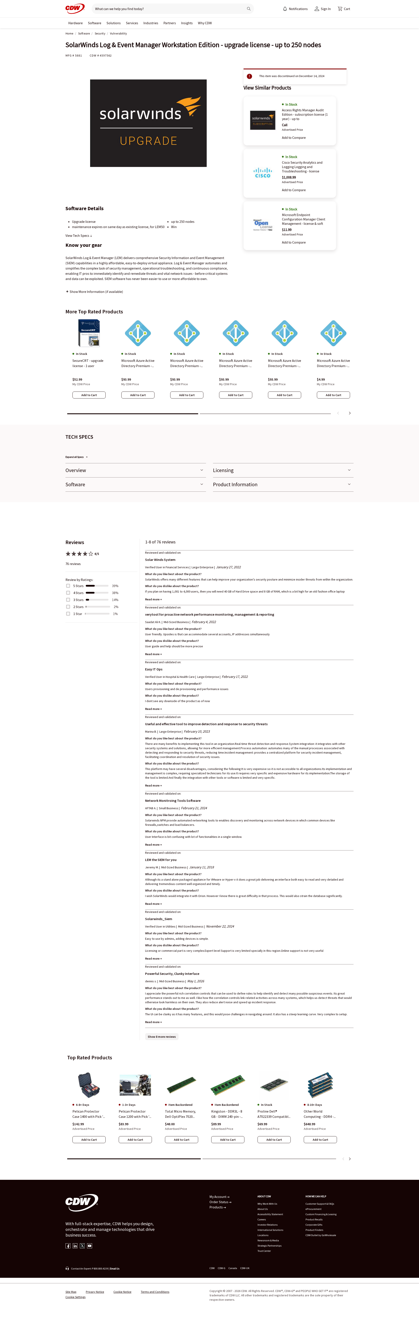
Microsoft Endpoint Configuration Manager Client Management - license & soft (303, 219)
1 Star (77, 614)
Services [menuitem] (132, 23)
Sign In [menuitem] (326, 9)
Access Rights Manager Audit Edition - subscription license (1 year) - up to (305, 114)
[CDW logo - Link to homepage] (75, 8)
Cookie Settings (75, 1297)
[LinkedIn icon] (75, 1246)
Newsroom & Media (268, 1240)
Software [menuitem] (94, 23)
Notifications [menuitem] (298, 9)
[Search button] (248, 8)
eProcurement (313, 1209)
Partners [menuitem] (169, 23)
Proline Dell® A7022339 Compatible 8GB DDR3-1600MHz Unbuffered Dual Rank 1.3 (274, 1114)
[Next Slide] (349, 1159)
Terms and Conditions (155, 1292)
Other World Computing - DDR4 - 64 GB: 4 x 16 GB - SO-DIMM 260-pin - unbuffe (319, 1114)
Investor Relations (268, 1224)
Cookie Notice (122, 1292)
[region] (209, 367)
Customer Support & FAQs (320, 1203)
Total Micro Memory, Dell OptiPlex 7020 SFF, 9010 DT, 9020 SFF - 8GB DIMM (181, 1114)
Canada (232, 1268)
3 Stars (78, 600)
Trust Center (264, 1250)
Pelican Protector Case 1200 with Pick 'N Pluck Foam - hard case (135, 1114)
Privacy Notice (95, 1292)
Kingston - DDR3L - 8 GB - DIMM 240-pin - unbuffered (226, 1114)
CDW (212, 1268)
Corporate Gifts (314, 1224)
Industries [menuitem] (150, 23)
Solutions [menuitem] (113, 23)
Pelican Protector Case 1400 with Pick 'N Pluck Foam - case (88, 1114)
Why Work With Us (267, 1203)
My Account (218, 1196)
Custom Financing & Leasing (321, 1214)
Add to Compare (294, 137)
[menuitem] (285, 9)
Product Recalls (314, 1219)
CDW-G (221, 1268)
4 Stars (78, 593)
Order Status (219, 1202)
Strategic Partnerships (270, 1245)
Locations (263, 1235)
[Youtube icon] (89, 1246)
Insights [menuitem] (187, 23)
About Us (263, 1209)
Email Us (114, 1268)
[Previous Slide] (343, 1159)
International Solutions (270, 1230)
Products (216, 1207)
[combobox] (166, 8)
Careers (262, 1219)
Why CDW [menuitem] (205, 23)
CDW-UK (244, 1268)
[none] (75, 23)
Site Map (70, 1292)
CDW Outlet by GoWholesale (321, 1235)
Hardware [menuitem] (75, 23)
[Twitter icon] (82, 1246)
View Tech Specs (77, 235)
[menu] (295, 8)
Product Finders (314, 1230)
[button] (344, 8)
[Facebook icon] (67, 1246)
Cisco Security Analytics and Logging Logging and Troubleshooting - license (302, 166)
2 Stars (78, 607)
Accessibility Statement (270, 1214)
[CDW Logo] (75, 8)
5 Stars (78, 586)
